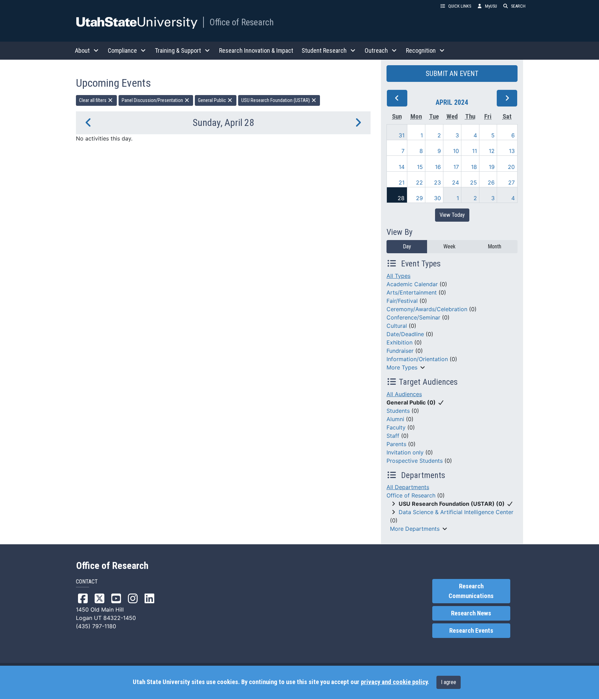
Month (494, 246)
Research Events (471, 630)
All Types (398, 275)
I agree (448, 682)
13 (512, 150)
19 (492, 166)
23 (437, 182)
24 (455, 182)
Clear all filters (93, 100)
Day (407, 246)
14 (402, 166)
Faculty (396, 427)
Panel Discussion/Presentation (153, 100)
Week (449, 246)
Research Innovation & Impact (256, 50)
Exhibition (400, 342)
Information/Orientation (417, 359)
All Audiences (404, 394)
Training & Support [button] (178, 50)
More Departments (415, 528)
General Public (212, 100)
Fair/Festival (402, 300)
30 (437, 198)
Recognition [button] (421, 50)
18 (474, 166)
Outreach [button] (376, 50)
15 (420, 166)
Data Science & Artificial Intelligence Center (456, 512)
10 (456, 150)
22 (419, 182)
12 (492, 150)
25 (473, 182)
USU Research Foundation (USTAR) (276, 100)
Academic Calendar (412, 284)
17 (456, 166)
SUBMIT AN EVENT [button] (452, 73)
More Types (402, 367)
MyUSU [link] (491, 6)
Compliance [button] (122, 50)
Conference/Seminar (413, 317)
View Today (452, 215)
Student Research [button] (324, 50)
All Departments (408, 487)
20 (511, 166)
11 (474, 150)
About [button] (82, 50)
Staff (393, 435)
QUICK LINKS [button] (459, 6)
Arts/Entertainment (412, 292)
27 (511, 182)
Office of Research (241, 22)
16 (438, 166)
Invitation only (405, 452)
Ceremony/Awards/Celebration (427, 309)
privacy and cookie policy (394, 682)
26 (491, 182)
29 (419, 198)
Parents (396, 444)
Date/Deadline (405, 334)
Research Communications (471, 591)
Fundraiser (400, 350)
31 (402, 135)
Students (398, 410)
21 (402, 182)
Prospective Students (415, 460)
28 (401, 198)
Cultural (397, 325)
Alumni (395, 419)
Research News (471, 613)
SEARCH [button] (518, 6)
